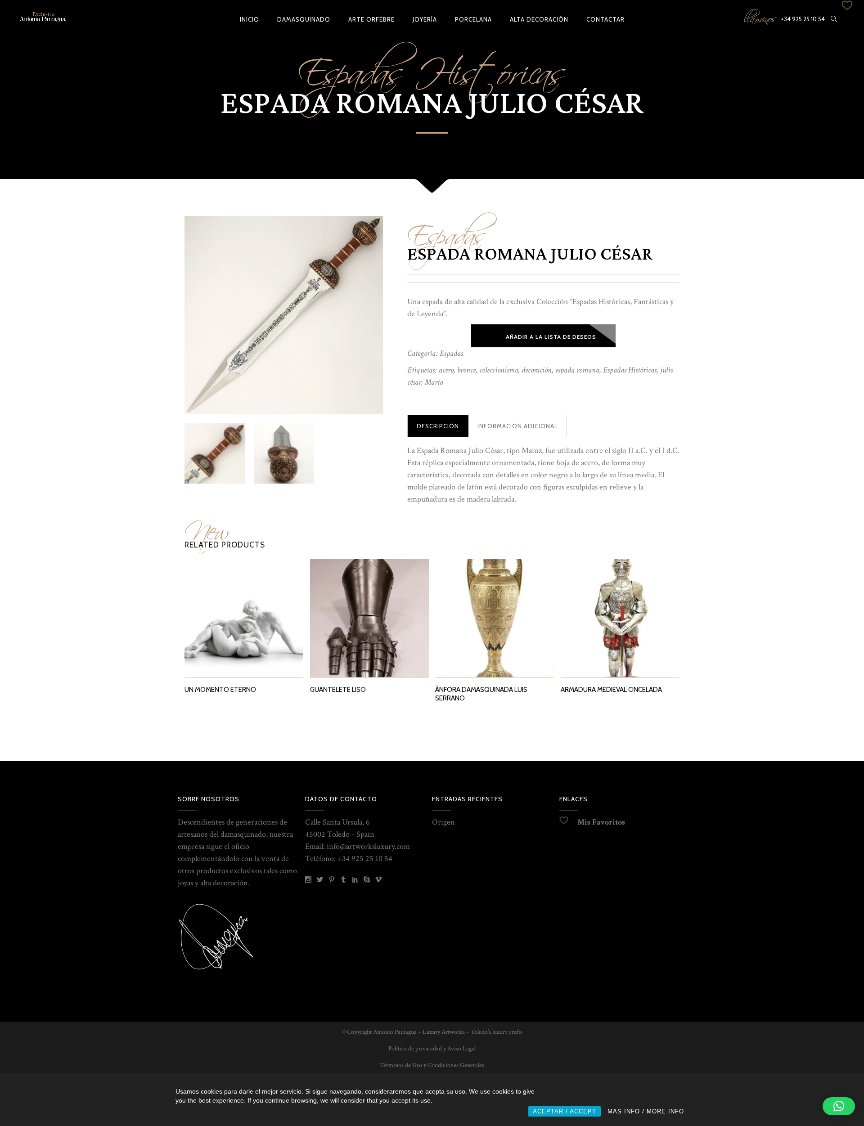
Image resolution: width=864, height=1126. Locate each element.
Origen (443, 822)
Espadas (446, 230)
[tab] (437, 426)
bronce (466, 370)
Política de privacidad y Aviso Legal (432, 1049)
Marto (434, 382)
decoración (537, 370)
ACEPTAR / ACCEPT (564, 1111)
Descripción (438, 426)
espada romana (577, 370)
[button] (839, 1106)
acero (446, 370)
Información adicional (517, 426)
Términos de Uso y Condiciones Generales (432, 1065)
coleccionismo (498, 370)
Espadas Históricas (630, 370)
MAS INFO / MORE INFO (646, 1111)
